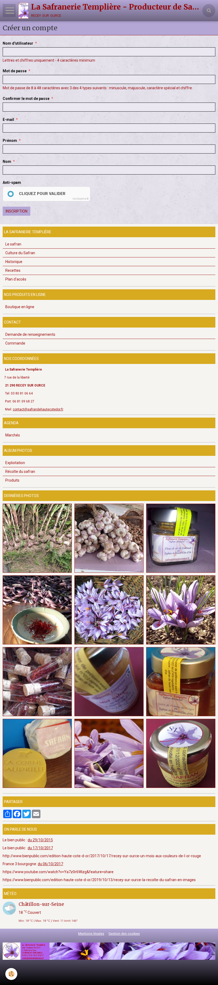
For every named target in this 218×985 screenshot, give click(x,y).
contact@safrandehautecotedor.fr (38, 409)
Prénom (10, 140)
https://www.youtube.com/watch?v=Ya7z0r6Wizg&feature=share (58, 872)
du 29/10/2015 (40, 840)
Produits (12, 480)
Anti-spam (12, 182)
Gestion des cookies (124, 934)
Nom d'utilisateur (18, 43)
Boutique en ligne (19, 307)
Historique (13, 262)
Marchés (12, 435)
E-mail (8, 119)
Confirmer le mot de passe (26, 98)
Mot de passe (15, 71)
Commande (15, 343)
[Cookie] (11, 974)
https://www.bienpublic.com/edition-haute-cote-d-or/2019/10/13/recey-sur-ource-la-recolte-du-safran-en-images (99, 880)
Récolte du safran (20, 471)
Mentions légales (91, 934)
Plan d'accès (15, 279)
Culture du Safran (20, 253)
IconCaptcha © (81, 198)
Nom (7, 161)
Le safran (13, 244)
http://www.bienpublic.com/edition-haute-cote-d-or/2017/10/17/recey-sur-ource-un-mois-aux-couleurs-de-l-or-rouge (102, 856)
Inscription (16, 211)
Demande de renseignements (30, 334)
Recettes (12, 270)
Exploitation (15, 463)
